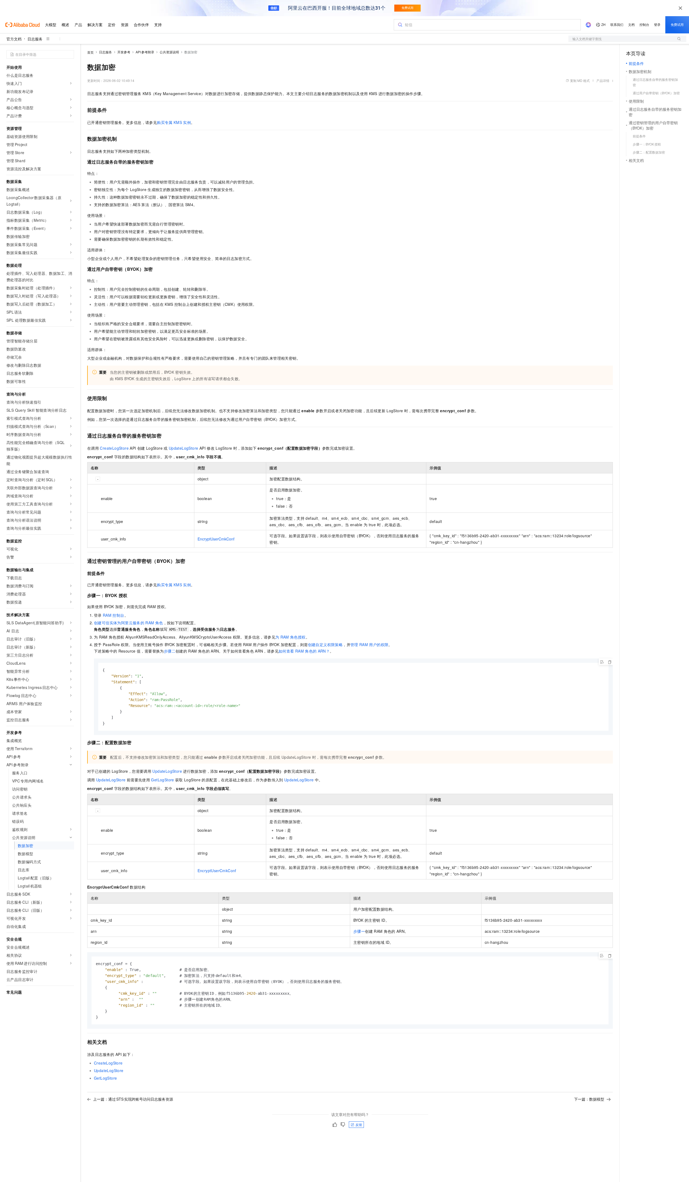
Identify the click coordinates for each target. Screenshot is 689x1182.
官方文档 (14, 38)
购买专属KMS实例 (174, 122)
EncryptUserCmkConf (216, 539)
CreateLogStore (114, 448)
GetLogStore (162, 779)
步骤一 (359, 931)
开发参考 (123, 52)
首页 (90, 52)
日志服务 (35, 38)
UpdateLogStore (183, 448)
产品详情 (602, 80)
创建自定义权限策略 (325, 644)
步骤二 (169, 651)
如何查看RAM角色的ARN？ (304, 651)
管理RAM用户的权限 (369, 644)
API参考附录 (145, 52)
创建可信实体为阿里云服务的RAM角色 (128, 622)
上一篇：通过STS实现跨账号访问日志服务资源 (133, 1099)
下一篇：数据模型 (589, 1099)
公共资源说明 (169, 52)
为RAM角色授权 (290, 637)
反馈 (359, 1124)
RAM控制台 (113, 615)
